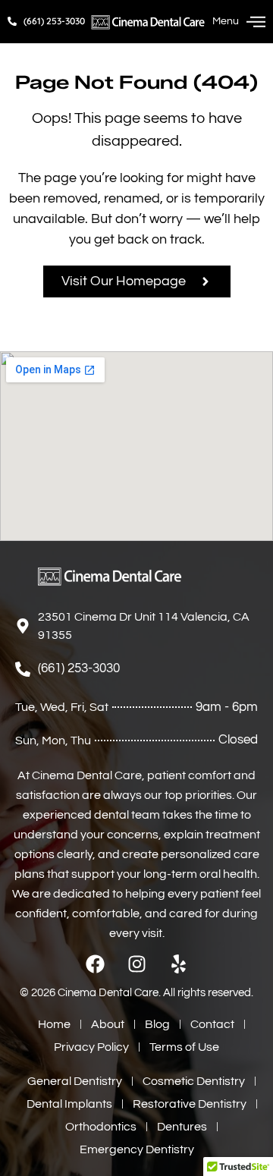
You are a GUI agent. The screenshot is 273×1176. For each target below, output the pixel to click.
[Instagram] (136, 963)
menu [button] (225, 21)
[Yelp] (178, 963)
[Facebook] (95, 963)
